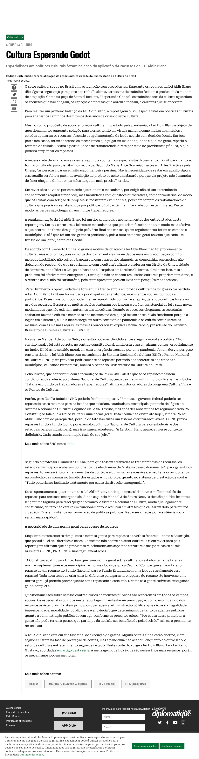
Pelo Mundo (12, 716)
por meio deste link (31, 754)
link (69, 444)
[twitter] (160, 722)
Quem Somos (14, 707)
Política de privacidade (19, 720)
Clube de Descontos (17, 712)
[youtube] (175, 722)
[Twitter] (14, 94)
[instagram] (183, 722)
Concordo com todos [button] (145, 745)
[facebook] (167, 722)
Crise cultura (15, 37)
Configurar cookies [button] (172, 745)
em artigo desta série (73, 650)
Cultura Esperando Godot (48, 54)
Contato (10, 725)
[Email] (14, 108)
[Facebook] (14, 87)
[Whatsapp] (14, 101)
